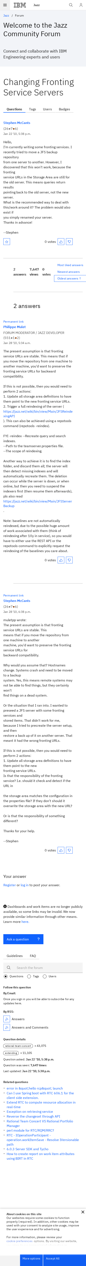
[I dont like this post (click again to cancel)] (69, 241)
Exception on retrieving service (30, 1111)
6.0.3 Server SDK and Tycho (27, 1149)
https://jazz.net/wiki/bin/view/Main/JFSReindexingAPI (38, 413)
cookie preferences (19, 1241)
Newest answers (68, 272)
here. (25, 922)
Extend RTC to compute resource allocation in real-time (41, 1104)
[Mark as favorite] (6, 241)
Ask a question (18, 939)
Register (9, 885)
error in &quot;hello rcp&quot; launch (35, 1088)
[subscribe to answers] (6, 1019)
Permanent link (13, 321)
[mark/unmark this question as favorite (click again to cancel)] (6, 241)
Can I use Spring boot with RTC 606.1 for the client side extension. (40, 1095)
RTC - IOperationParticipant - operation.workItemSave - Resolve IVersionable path (43, 1139)
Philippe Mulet (14, 327)
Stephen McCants (16, 123)
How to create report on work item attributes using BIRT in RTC (41, 1156)
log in (25, 885)
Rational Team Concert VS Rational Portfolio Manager (40, 1123)
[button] (82, 1212)
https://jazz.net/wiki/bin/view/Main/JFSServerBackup (37, 503)
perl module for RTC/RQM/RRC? (30, 1130)
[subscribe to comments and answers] (6, 1027)
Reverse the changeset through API (33, 1116)
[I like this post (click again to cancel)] (61, 241)
